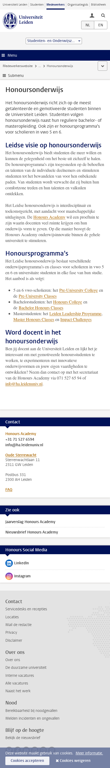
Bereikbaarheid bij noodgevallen (31, 710)
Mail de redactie (18, 624)
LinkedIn (17, 564)
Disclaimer (13, 640)
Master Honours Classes (33, 319)
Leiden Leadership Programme (75, 313)
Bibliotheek (98, 5)
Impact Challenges (76, 319)
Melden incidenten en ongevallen (32, 718)
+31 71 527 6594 (19, 439)
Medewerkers (55, 5)
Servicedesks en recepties (26, 609)
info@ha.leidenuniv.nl (23, 383)
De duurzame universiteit (25, 667)
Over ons (12, 659)
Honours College (67, 301)
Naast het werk (17, 691)
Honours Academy (49, 217)
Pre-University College (78, 290)
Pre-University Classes (38, 296)
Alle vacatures (16, 683)
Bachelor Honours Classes (41, 307)
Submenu (16, 75)
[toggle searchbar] (103, 15)
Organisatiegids (78, 5)
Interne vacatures (19, 675)
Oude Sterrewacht (20, 455)
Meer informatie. (89, 753)
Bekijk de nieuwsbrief (22, 737)
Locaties (12, 617)
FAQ (8, 489)
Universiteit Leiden (15, 5)
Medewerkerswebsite (18, 66)
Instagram (18, 577)
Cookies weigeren (75, 760)
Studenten (37, 5)
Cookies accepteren (27, 760)
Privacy (11, 632)
